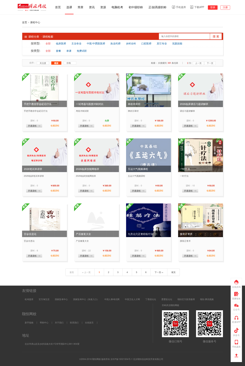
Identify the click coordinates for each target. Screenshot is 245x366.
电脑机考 (117, 7)
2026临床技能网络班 (87, 169)
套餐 (58, 51)
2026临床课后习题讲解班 (194, 104)
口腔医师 (146, 43)
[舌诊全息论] (44, 220)
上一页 (198, 63)
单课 (68, 51)
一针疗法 (185, 169)
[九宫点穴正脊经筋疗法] (148, 220)
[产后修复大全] (96, 220)
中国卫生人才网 (132, 299)
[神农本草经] (148, 90)
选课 (69, 7)
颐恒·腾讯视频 (207, 299)
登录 (212, 7)
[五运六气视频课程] (148, 155)
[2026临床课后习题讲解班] (200, 90)
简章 (80, 7)
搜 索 (216, 36)
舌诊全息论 (30, 234)
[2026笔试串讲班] (44, 155)
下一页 (210, 63)
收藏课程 (55, 125)
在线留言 (89, 322)
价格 (69, 62)
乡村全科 (131, 43)
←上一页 (86, 272)
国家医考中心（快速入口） (86, 299)
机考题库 (29, 299)
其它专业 (162, 43)
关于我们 (59, 322)
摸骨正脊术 (186, 234)
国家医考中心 (61, 299)
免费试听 (82, 51)
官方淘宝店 (44, 299)
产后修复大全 (83, 234)
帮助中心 (44, 322)
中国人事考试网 (111, 299)
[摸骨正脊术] (200, 220)
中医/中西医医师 (96, 43)
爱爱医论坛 (166, 299)
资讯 (92, 7)
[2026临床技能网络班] (96, 155)
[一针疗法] (200, 155)
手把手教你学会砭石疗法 (37, 104)
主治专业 (76, 43)
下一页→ (159, 272)
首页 (58, 7)
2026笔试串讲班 (33, 169)
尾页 (173, 272)
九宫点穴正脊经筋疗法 (140, 234)
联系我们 (74, 322)
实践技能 (177, 43)
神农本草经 (134, 104)
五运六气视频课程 (138, 169)
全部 (48, 43)
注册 (225, 7)
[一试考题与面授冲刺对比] (96, 90)
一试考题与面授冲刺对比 (89, 104)
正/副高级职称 (157, 7)
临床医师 (61, 43)
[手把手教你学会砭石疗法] (44, 90)
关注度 (43, 62)
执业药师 (115, 43)
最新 (56, 63)
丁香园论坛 (150, 299)
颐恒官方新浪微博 (186, 299)
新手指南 (29, 322)
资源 (103, 7)
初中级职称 (136, 7)
